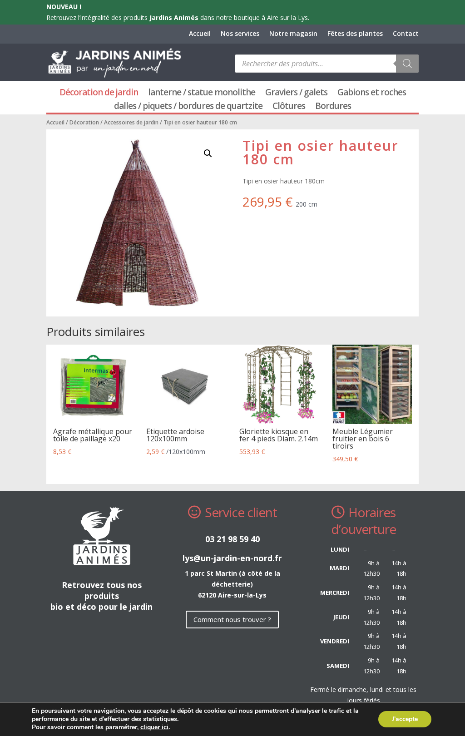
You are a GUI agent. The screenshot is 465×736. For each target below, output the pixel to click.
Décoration (84, 122)
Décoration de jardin (98, 93)
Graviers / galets (296, 93)
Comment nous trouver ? (232, 619)
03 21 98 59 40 (232, 538)
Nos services (240, 34)
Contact (406, 34)
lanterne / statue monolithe (201, 93)
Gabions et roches (371, 93)
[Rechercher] (407, 63)
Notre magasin (293, 34)
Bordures (333, 107)
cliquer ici (154, 727)
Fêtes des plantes (355, 34)
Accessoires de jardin (131, 122)
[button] (208, 153)
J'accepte (405, 719)
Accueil (200, 34)
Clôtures (288, 107)
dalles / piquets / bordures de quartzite (188, 107)
